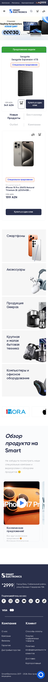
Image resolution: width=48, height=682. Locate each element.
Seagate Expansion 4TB (25, 59)
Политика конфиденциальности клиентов (36, 650)
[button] (17, 34)
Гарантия (6, 645)
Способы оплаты (34, 631)
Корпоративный (28, 3)
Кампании (6, 3)
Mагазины (15, 3)
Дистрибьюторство (11, 650)
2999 (42, 3)
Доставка (30, 659)
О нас (4, 631)
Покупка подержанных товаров (32, 638)
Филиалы (6, 641)
